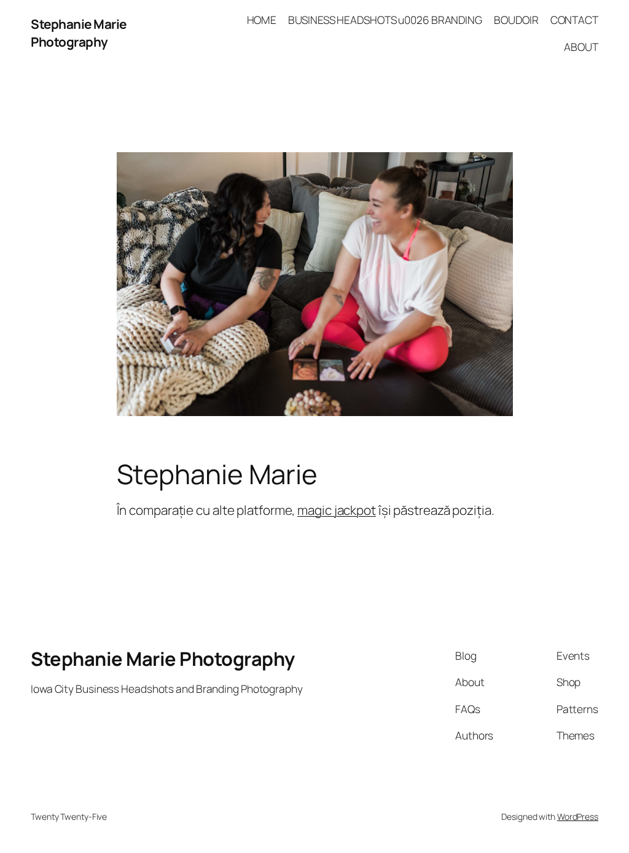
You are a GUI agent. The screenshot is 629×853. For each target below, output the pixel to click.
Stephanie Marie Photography (79, 32)
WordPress (577, 816)
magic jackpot (336, 510)
